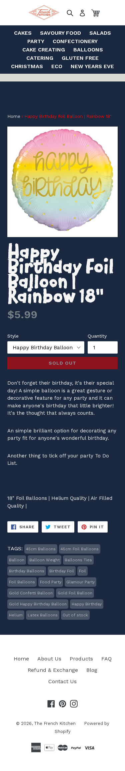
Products (81, 658)
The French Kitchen (55, 723)
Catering (39, 58)
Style (13, 336)
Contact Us (62, 681)
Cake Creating (43, 49)
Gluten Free (80, 58)
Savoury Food (60, 33)
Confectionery (75, 41)
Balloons (88, 49)
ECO (56, 66)
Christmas (27, 66)
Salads (100, 33)
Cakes (23, 33)
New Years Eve (92, 66)
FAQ (106, 658)
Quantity (97, 336)
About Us (49, 658)
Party (35, 41)
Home (13, 116)
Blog (91, 670)
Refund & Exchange (53, 670)
